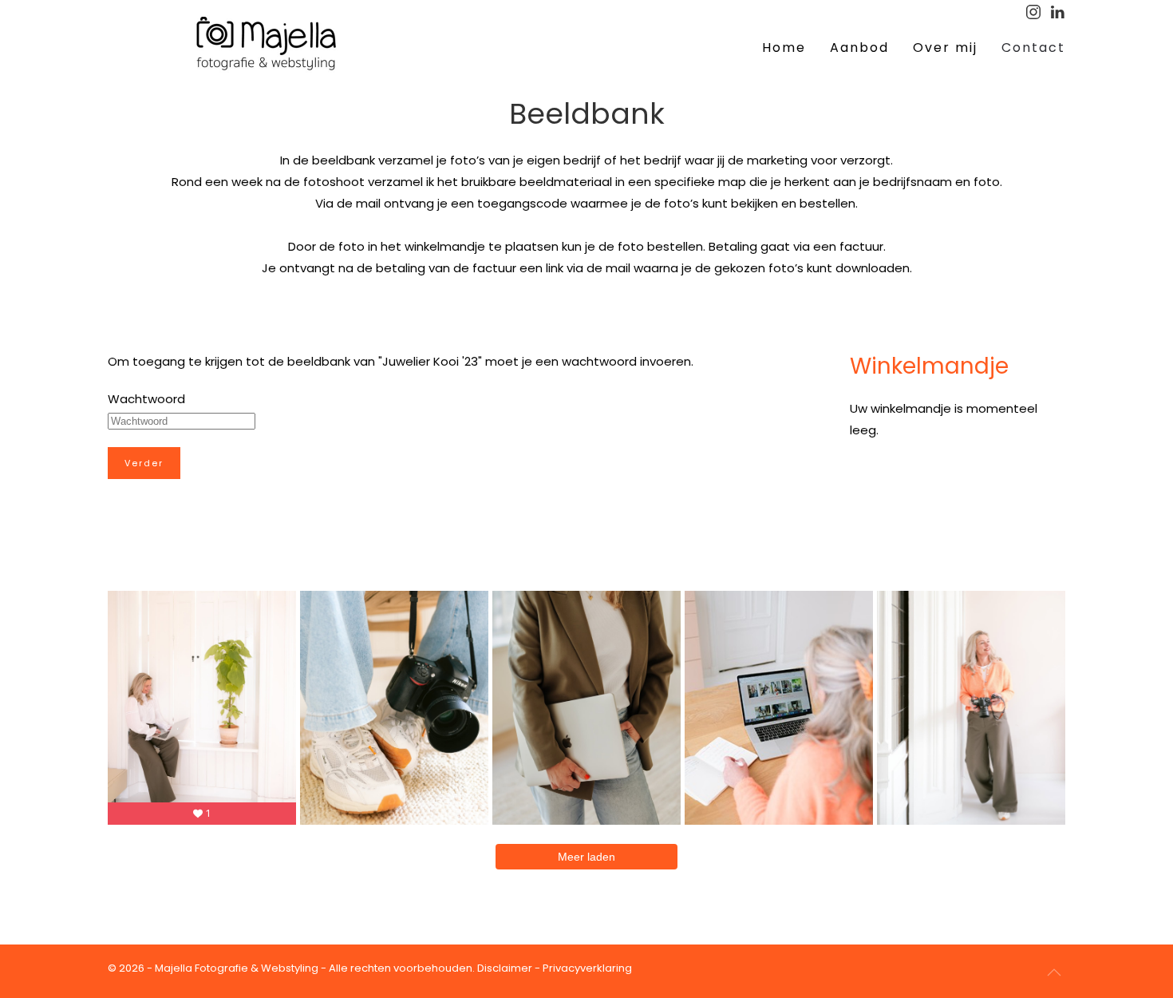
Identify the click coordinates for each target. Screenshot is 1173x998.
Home (784, 47)
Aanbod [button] (859, 47)
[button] (1054, 972)
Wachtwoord (146, 398)
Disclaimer (504, 968)
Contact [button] (1033, 47)
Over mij (945, 47)
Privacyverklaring (587, 968)
